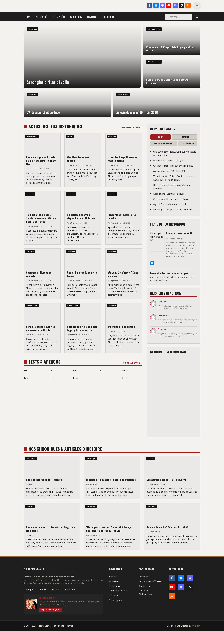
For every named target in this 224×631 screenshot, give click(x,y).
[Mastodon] (162, 5)
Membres (55, 589)
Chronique (109, 16)
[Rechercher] (197, 16)
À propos (29, 589)
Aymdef (196, 625)
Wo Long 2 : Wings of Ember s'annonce (123, 274)
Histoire (92, 16)
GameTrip (144, 585)
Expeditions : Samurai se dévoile (122, 216)
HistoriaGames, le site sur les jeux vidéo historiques (48, 5)
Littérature (187, 143)
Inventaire (115, 585)
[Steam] (181, 5)
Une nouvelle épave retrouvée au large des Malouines (50, 528)
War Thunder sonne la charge (79, 159)
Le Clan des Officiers (150, 581)
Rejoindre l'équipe (50, 609)
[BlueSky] (181, 578)
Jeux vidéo (59, 16)
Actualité (41, 16)
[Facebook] (149, 5)
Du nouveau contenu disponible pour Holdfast (81, 216)
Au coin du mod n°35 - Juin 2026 (169, 170)
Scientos (143, 576)
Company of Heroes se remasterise (39, 274)
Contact (42, 589)
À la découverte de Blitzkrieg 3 (44, 480)
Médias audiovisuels (164, 143)
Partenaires (70, 589)
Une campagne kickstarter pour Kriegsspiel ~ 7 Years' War (41, 160)
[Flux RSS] (188, 5)
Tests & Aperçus (118, 590)
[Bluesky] (156, 5)
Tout (160, 136)
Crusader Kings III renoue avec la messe (122, 159)
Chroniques (115, 600)
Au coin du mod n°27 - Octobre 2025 (167, 527)
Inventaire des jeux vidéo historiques (169, 273)
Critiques (76, 16)
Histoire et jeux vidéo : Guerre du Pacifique (111, 480)
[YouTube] (168, 5)
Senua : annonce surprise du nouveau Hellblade (40, 328)
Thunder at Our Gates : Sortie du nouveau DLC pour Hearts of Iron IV (42, 218)
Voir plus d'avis (131, 362)
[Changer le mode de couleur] (197, 5)
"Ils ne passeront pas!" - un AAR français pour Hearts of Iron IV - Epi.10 (109, 528)
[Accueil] (28, 17)
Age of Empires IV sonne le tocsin (82, 274)
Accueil (113, 576)
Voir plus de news (130, 127)
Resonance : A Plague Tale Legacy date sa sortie (82, 328)
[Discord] (175, 5)
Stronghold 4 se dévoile (121, 327)
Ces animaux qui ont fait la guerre (166, 480)
